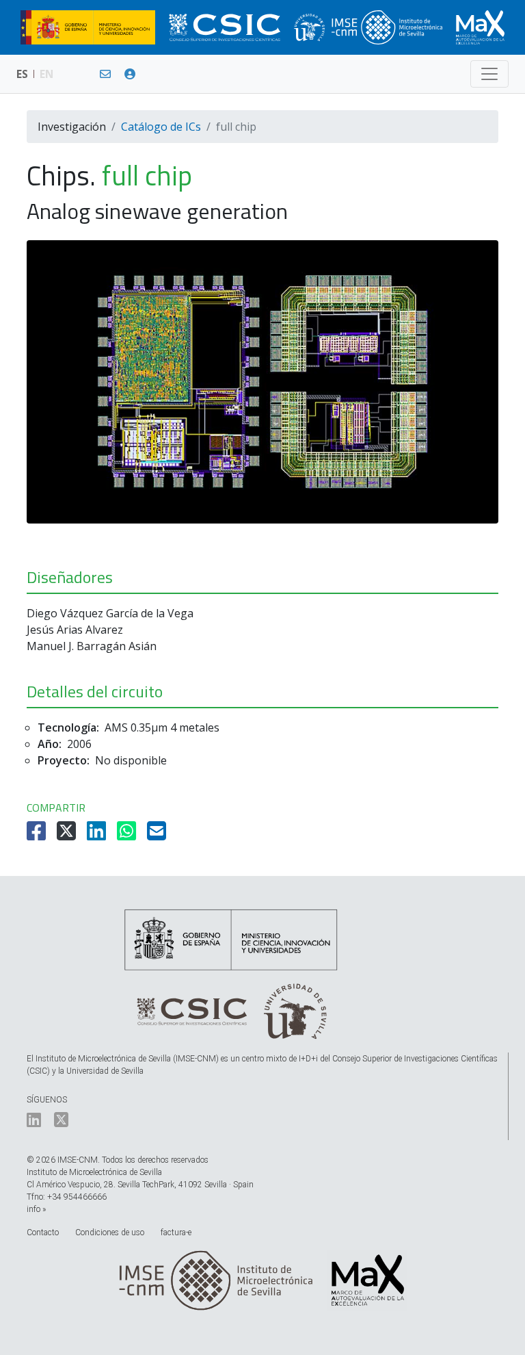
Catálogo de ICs (161, 126)
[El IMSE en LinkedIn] (34, 1123)
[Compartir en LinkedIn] (98, 834)
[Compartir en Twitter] (68, 834)
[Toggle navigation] (489, 74)
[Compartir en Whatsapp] (128, 834)
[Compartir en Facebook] (38, 834)
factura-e (176, 1232)
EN (46, 74)
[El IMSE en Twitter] (61, 1123)
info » (36, 1209)
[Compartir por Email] (158, 834)
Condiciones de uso (109, 1232)
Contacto (43, 1232)
